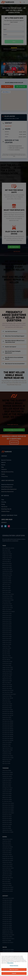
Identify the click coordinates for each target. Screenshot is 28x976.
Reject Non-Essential (14, 969)
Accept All (14, 973)
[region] (14, 964)
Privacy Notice (10, 963)
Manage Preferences (14, 965)
